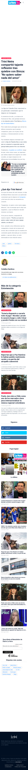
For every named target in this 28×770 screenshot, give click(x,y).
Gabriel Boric (13, 665)
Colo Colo (4, 665)
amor (3, 243)
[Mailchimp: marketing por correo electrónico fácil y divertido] (12, 656)
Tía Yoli (17, 669)
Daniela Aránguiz (6, 674)
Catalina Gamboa (6, 81)
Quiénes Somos (9, 765)
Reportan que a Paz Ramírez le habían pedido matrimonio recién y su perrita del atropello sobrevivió (13, 358)
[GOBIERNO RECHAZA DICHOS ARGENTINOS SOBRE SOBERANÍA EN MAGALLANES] (15, 464)
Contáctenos (8, 766)
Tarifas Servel (19, 765)
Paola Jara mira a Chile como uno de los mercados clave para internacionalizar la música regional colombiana (13, 399)
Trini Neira (17, 243)
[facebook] (2, 252)
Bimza (3, 246)
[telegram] (9, 252)
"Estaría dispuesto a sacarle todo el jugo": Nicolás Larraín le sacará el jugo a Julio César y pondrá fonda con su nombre (14, 316)
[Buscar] (23, 2)
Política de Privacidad (20, 766)
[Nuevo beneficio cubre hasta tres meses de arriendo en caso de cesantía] (14, 566)
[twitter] (6, 252)
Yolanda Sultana (17, 667)
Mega (15, 674)
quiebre (10, 243)
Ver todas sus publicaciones (9, 277)
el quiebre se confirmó (15, 150)
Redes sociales (6, 667)
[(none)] (4, 262)
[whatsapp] (13, 252)
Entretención (7, 288)
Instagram (22, 197)
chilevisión (5, 672)
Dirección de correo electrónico (11, 646)
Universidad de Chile (7, 669)
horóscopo (13, 672)
